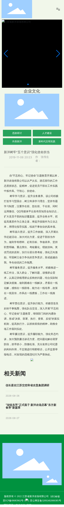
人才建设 (47, 133)
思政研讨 (17, 133)
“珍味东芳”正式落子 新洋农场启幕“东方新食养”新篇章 (31, 406)
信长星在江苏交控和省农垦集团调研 (27, 385)
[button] (28, 84)
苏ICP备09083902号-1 (14, 500)
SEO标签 (55, 496)
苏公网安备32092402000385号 (45, 500)
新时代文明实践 (47, 141)
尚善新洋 (17, 141)
